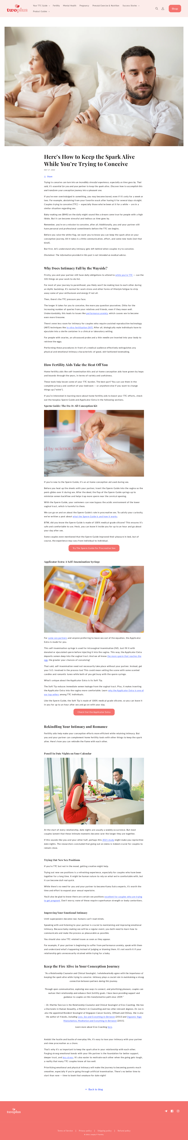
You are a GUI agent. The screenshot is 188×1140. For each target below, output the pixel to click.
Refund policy (124, 1131)
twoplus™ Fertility (97, 1134)
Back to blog (95, 1089)
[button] (41, 6)
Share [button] (49, 176)
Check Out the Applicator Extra (94, 712)
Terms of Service (65, 1131)
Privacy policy (85, 1131)
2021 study (108, 839)
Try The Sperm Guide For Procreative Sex (94, 548)
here (110, 1027)
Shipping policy (105, 1131)
